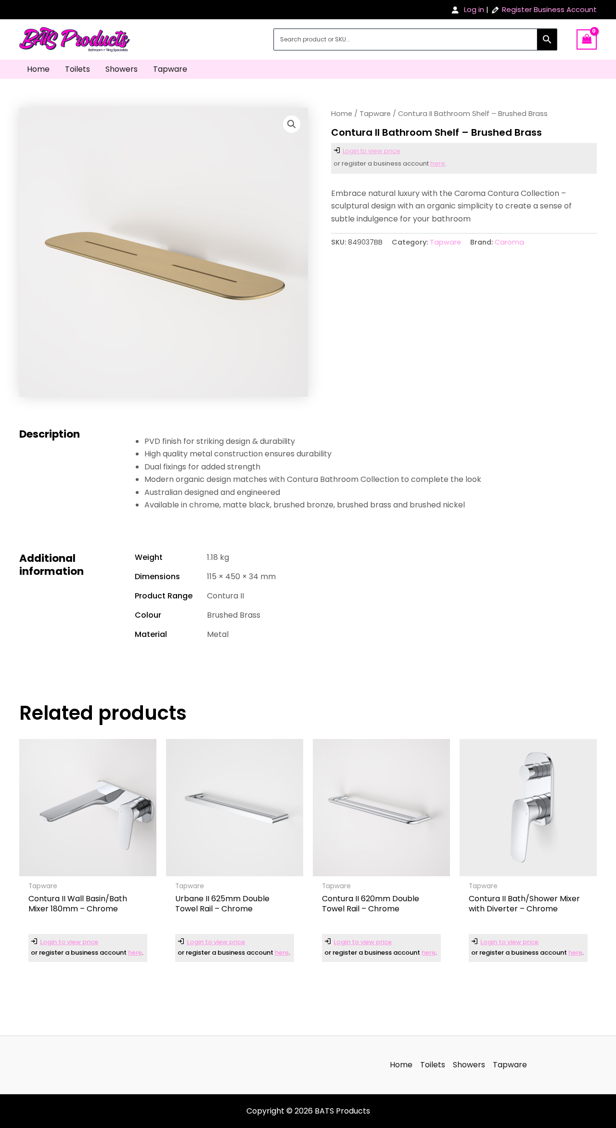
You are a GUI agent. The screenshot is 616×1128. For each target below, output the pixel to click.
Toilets (77, 69)
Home (38, 69)
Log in (474, 9)
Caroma (509, 242)
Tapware (170, 69)
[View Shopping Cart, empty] (587, 39)
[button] (291, 124)
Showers (121, 69)
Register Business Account (549, 9)
